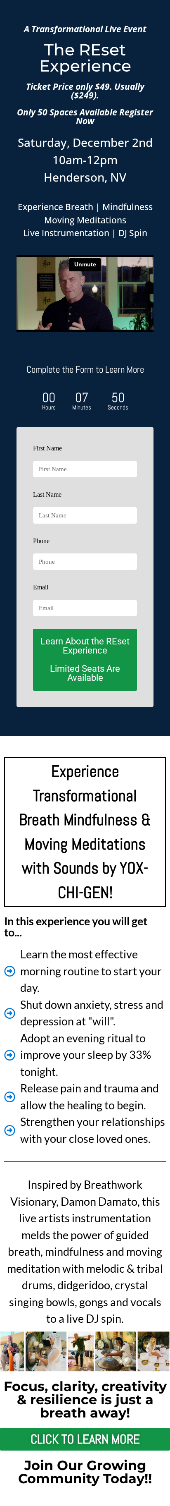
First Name (47, 448)
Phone (41, 540)
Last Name (47, 494)
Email (40, 587)
